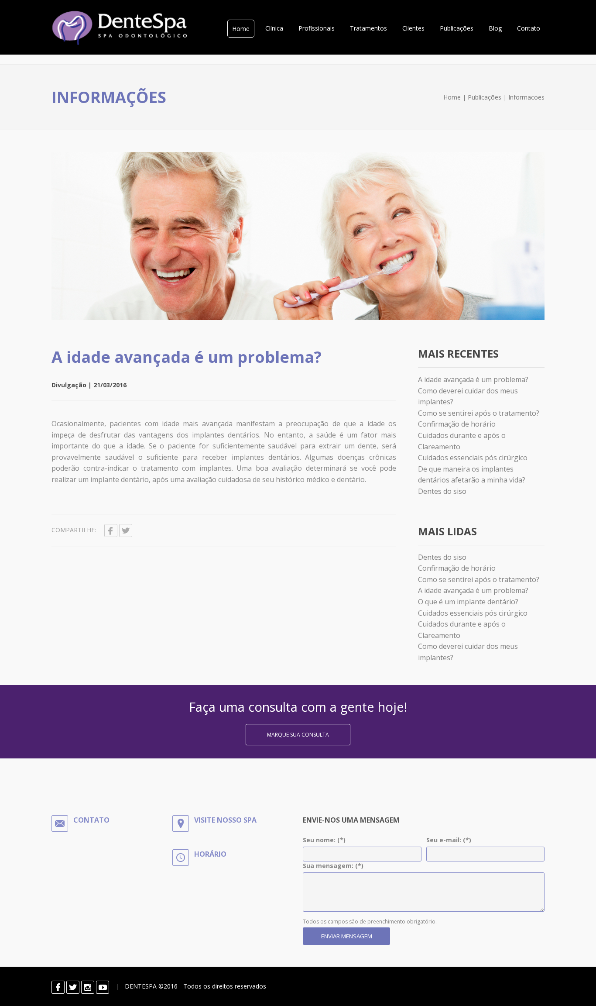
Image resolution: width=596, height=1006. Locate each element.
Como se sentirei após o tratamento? (478, 413)
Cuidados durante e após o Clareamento (462, 441)
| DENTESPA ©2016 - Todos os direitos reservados (187, 986)
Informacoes (526, 97)
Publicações (456, 28)
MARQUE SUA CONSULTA (298, 734)
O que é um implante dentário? (468, 601)
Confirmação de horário (457, 424)
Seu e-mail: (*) (448, 840)
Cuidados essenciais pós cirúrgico (472, 457)
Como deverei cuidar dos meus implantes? (468, 396)
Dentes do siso (442, 491)
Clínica (274, 28)
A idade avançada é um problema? (186, 357)
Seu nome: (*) (324, 840)
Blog (495, 28)
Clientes (413, 28)
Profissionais (316, 28)
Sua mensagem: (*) (333, 865)
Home (241, 28)
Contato (528, 28)
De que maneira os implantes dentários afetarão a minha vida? (471, 474)
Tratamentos (368, 28)
